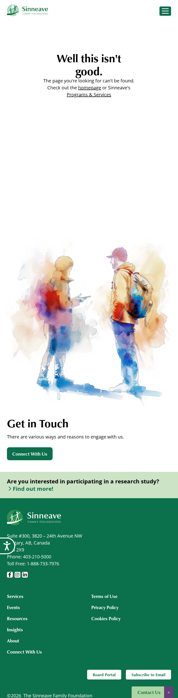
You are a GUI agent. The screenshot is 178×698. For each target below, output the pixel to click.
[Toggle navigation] (165, 11)
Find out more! (33, 488)
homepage (89, 88)
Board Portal (104, 674)
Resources (17, 618)
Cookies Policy (106, 618)
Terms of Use (104, 596)
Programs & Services (89, 94)
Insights (15, 629)
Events (13, 607)
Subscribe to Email (148, 674)
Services (15, 596)
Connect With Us (29, 454)
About (13, 640)
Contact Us (149, 692)
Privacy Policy (104, 607)
